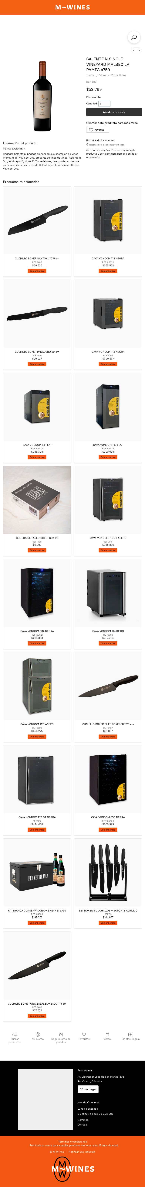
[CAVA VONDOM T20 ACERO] (37, 686)
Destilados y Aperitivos (30, 30)
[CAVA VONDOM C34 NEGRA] (37, 593)
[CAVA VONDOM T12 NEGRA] (108, 314)
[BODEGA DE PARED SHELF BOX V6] (37, 500)
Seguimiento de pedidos (61, 1040)
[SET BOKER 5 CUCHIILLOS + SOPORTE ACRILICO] (108, 872)
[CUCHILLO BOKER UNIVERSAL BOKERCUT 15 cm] (37, 965)
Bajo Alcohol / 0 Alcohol (89, 37)
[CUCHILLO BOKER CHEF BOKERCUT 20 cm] (108, 686)
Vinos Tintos (118, 75)
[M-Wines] (72, 7)
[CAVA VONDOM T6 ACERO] (108, 593)
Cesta (107, 1039)
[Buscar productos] (134, 37)
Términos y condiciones (72, 1141)
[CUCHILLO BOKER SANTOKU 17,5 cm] (37, 220)
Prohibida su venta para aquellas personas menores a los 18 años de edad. (74, 1145)
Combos (78, 23)
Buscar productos (14, 1040)
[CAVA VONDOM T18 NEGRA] (108, 220)
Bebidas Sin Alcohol (52, 37)
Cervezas (124, 30)
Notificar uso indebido (82, 1152)
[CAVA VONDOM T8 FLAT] (37, 407)
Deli (109, 30)
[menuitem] (134, 50)
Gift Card (31, 23)
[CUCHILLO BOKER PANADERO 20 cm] (37, 314)
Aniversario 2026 (54, 23)
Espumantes (112, 23)
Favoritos (84, 1039)
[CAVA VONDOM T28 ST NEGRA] (37, 779)
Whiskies (58, 30)
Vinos (94, 23)
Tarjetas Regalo (130, 1039)
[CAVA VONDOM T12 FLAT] (108, 407)
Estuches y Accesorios (85, 30)
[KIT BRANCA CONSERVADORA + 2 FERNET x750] (37, 872)
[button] (97, 130)
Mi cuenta (38, 1039)
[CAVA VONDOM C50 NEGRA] (108, 779)
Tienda (90, 75)
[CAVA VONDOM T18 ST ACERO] (108, 500)
